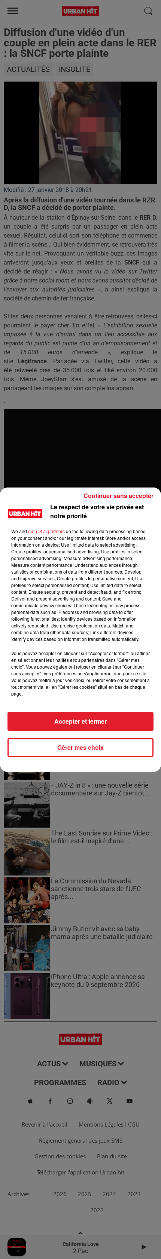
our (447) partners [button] (46, 531)
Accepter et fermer (80, 721)
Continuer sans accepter (118, 495)
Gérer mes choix (80, 747)
